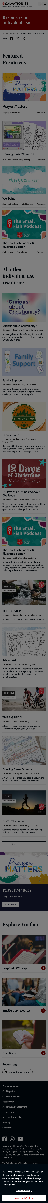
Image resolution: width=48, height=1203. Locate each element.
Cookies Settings (24, 1190)
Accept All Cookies (24, 1198)
